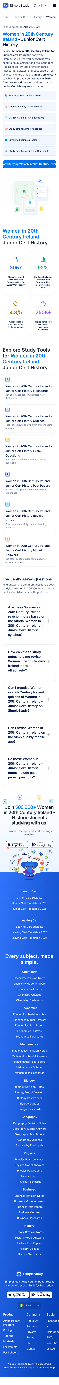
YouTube (52, 1343)
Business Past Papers (29, 1206)
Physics (29, 1153)
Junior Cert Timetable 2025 (29, 903)
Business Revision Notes (29, 1195)
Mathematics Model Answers (29, 1056)
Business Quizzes (29, 1212)
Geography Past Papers (29, 1134)
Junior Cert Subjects (29, 897)
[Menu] (54, 6)
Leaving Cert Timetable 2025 (29, 932)
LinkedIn (52, 1348)
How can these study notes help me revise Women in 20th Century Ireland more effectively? (26, 661)
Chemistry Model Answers (29, 983)
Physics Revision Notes (29, 1159)
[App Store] (18, 1294)
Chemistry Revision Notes (29, 978)
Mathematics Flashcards (29, 1072)
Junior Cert (21, 17)
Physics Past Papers (29, 1170)
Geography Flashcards (29, 1145)
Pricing (7, 1330)
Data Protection (12, 1367)
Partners (32, 1326)
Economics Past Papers (29, 1025)
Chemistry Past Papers (29, 989)
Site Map (50, 1367)
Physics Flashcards (29, 1181)
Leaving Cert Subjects (29, 926)
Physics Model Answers (29, 1165)
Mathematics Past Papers (29, 1061)
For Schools (10, 1352)
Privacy (31, 1332)
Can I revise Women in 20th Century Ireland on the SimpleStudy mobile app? (26, 735)
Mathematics (29, 1044)
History (37, 17)
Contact (31, 1348)
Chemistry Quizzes (29, 994)
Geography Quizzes (29, 1139)
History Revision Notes (29, 1232)
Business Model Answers (29, 1201)
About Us (32, 1320)
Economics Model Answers (29, 1019)
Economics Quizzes (29, 1031)
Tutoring (8, 1335)
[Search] (35, 5)
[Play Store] (41, 1294)
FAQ (29, 1343)
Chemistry (29, 971)
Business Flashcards (29, 1218)
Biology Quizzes (29, 1103)
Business (29, 1189)
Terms (30, 1337)
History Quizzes (29, 1248)
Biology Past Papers (29, 1098)
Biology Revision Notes (29, 1086)
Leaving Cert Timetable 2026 (29, 937)
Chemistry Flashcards (29, 1000)
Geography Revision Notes (29, 1123)
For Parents (10, 1347)
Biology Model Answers (29, 1092)
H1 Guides (9, 1341)
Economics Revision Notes (29, 1014)
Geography (29, 1117)
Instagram (53, 1332)
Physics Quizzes (29, 1176)
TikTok (51, 1337)
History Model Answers (29, 1237)
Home (6, 17)
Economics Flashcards (29, 1036)
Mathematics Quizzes (29, 1067)
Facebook (53, 1320)
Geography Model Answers (29, 1128)
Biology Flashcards (29, 1109)
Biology (29, 1080)
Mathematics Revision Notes (29, 1050)
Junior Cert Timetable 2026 (29, 908)
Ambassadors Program (11, 1322)
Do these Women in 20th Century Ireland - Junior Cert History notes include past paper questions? (25, 768)
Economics (29, 1008)
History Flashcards (29, 1254)
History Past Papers (29, 1243)
